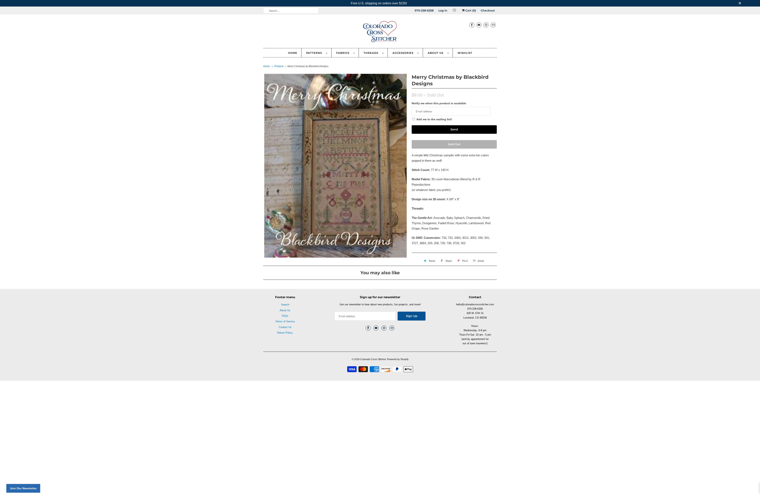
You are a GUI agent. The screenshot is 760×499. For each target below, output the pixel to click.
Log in (442, 10)
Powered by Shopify (397, 359)
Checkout (488, 10)
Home (292, 52)
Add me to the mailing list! (434, 119)
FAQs (285, 315)
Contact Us (285, 327)
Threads (372, 52)
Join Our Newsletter (23, 488)
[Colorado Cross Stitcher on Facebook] (471, 24)
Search (285, 304)
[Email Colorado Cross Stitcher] (493, 24)
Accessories (403, 52)
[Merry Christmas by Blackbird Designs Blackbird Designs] (335, 166)
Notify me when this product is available (439, 103)
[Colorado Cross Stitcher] (380, 32)
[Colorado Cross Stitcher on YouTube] (479, 24)
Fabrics (343, 52)
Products (279, 66)
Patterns (315, 52)
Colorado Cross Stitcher (373, 359)
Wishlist (465, 52)
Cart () (470, 10)
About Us (436, 52)
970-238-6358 (424, 10)
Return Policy (285, 332)
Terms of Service (285, 321)
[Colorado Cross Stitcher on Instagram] (486, 24)
